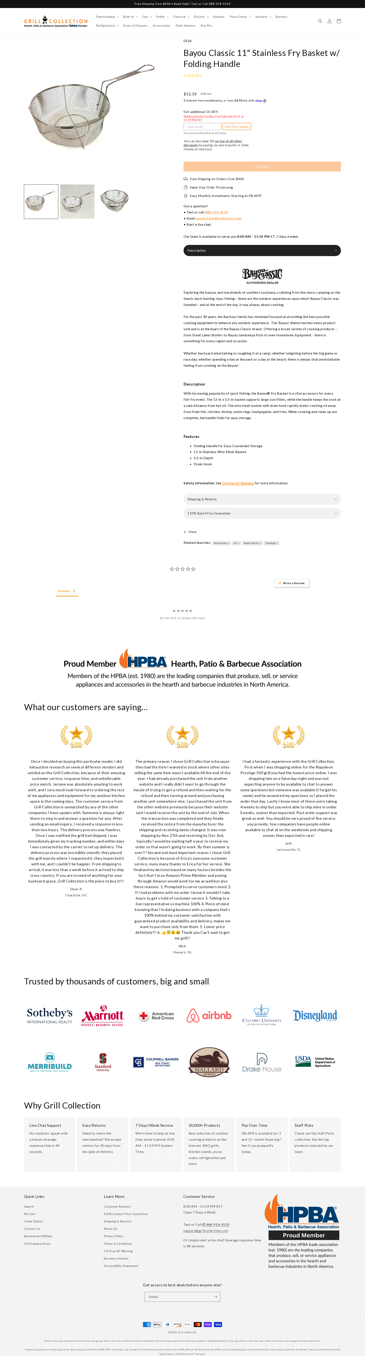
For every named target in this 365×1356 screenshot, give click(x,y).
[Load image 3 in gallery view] (114, 202)
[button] (107, 16)
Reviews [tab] (64, 591)
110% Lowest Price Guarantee (126, 1214)
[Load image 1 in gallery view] (41, 202)
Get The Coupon (237, 126)
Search (29, 1206)
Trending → (272, 543)
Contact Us (32, 1228)
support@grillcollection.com (218, 218)
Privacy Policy (113, 1236)
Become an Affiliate (38, 1236)
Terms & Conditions (118, 1243)
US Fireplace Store (37, 1243)
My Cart (29, 1214)
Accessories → (222, 543)
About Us (110, 1228)
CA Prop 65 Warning (118, 1251)
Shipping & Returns (118, 1221)
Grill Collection (187, 1332)
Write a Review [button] (294, 583)
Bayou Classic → (252, 543)
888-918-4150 (216, 212)
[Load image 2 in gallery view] (77, 202)
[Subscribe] (215, 1297)
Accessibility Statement (121, 1266)
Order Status (33, 1221)
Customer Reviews (117, 1206)
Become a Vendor (116, 1258)
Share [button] (192, 531)
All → (237, 543)
